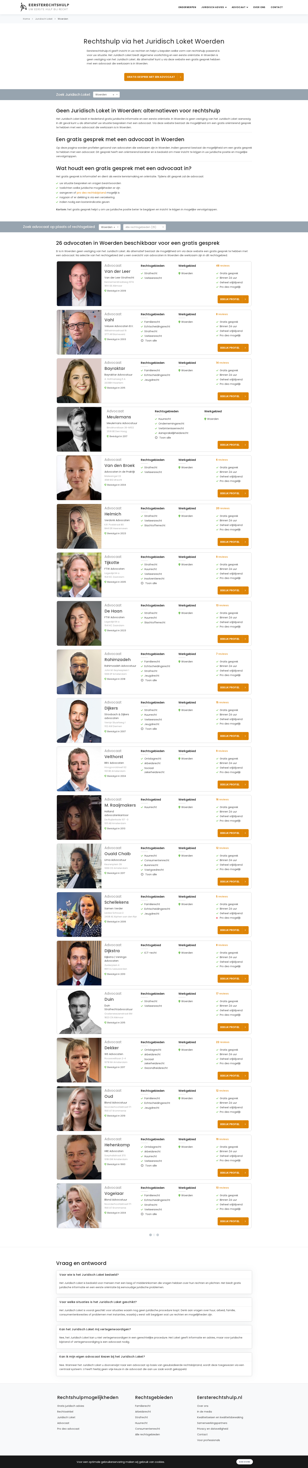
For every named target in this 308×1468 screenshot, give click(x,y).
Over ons (259, 7)
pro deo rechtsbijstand (91, 192)
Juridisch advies (213, 7)
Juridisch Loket (44, 18)
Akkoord (244, 1461)
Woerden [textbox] (101, 94)
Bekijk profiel (230, 299)
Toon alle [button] (151, 340)
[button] (154, 283)
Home (26, 18)
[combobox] (106, 95)
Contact (277, 7)
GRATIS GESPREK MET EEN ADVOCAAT (151, 77)
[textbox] (143, 227)
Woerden (63, 18)
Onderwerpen (187, 7)
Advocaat (239, 7)
